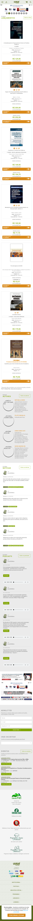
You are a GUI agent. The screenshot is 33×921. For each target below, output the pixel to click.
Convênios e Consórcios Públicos (16, 150)
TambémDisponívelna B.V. (16, 90)
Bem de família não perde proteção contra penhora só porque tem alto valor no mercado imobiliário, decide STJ (16, 480)
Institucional (16, 882)
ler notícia (5, 487)
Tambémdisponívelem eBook (14, 90)
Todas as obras (27, 17)
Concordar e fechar (16, 915)
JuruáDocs (16, 898)
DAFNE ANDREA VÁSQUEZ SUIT (23, 446)
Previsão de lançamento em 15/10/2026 (16, 361)
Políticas (16, 886)
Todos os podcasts (24, 555)
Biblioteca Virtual (16, 890)
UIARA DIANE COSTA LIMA (22, 431)
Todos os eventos (26, 751)
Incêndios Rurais (16, 314)
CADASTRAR (16, 730)
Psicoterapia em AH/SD (16, 265)
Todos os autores (24, 395)
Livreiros (16, 902)
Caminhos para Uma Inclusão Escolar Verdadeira (16, 363)
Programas (16, 894)
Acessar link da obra (6, 763)
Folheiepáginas (19, 90)
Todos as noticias (24, 467)
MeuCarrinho (26, 2)
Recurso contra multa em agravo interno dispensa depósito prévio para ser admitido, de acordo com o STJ (15, 519)
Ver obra (6, 575)
